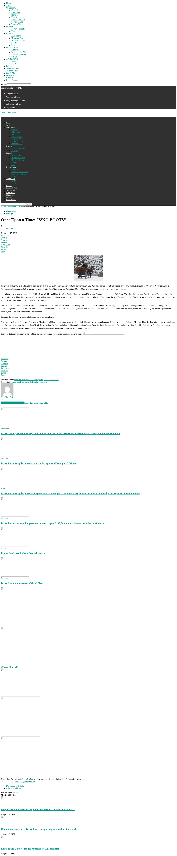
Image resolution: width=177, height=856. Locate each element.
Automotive (16, 36)
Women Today (17, 24)
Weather (9, 78)
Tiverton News (12, 71)
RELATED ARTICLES (12, 403)
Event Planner (12, 80)
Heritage (14, 15)
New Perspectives (18, 54)
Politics (9, 66)
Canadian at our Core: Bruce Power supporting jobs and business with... (39, 829)
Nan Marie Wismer (9, 228)
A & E (3, 548)
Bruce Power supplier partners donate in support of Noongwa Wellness (38, 463)
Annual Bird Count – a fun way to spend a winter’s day (36, 379)
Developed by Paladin (15, 786)
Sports (14, 43)
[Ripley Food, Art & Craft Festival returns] (15, 546)
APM (13, 61)
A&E (8, 5)
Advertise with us (13, 104)
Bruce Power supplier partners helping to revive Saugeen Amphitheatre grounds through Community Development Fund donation (70, 493)
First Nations (16, 17)
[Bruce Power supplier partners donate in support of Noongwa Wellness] (15, 456)
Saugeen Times (12, 93)
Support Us (11, 107)
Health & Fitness (18, 38)
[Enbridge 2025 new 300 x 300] (20, 625)
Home (8, 3)
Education (15, 12)
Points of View (12, 47)
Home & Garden (18, 40)
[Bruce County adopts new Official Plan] (15, 576)
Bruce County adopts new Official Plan (22, 583)
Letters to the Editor (19, 52)
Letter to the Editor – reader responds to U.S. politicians (30, 848)
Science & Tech (12, 68)
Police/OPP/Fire (18, 19)
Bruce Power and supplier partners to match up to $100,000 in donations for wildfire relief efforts (52, 523)
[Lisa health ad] (20, 665)
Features (14, 31)
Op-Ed (14, 57)
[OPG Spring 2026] (20, 774)
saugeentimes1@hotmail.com (23, 781)
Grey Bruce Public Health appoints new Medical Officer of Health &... (38, 809)
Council (14, 10)
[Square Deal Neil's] (9, 667)
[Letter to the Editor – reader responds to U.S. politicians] (7, 844)
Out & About (11, 73)
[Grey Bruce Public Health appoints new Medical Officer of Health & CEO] (7, 804)
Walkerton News (13, 97)
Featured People (18, 29)
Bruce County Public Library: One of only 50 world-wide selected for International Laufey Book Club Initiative (60, 433)
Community (11, 8)
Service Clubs (17, 22)
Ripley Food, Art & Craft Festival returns (23, 553)
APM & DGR (12, 59)
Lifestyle (9, 33)
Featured (9, 26)
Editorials (15, 50)
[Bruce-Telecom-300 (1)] (20, 735)
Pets (13, 45)
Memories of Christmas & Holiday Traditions (28, 382)
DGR (13, 64)
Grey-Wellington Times (15, 100)
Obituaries (10, 75)
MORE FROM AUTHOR (37, 403)
